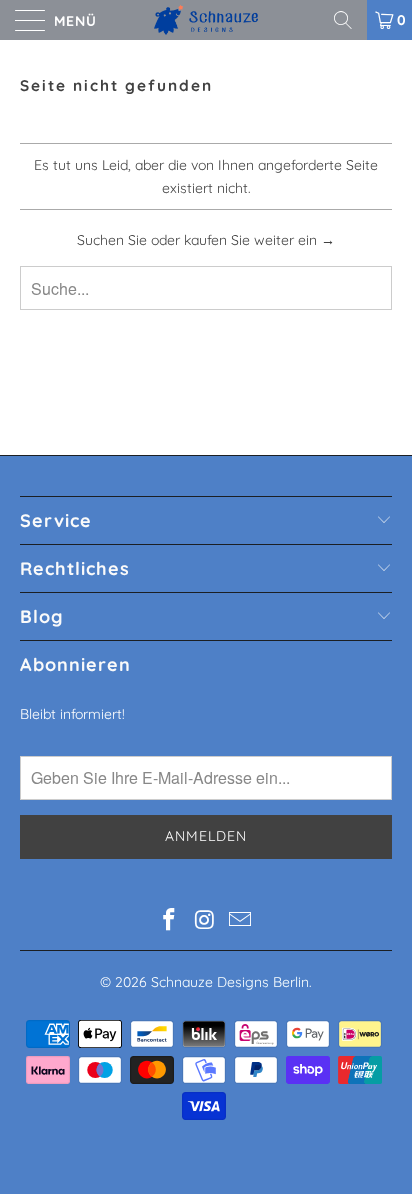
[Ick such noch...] (350, 20)
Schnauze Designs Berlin (230, 982)
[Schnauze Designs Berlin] (206, 20)
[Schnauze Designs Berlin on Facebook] (169, 921)
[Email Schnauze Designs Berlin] (241, 921)
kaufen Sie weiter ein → (259, 240)
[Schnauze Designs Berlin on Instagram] (205, 921)
